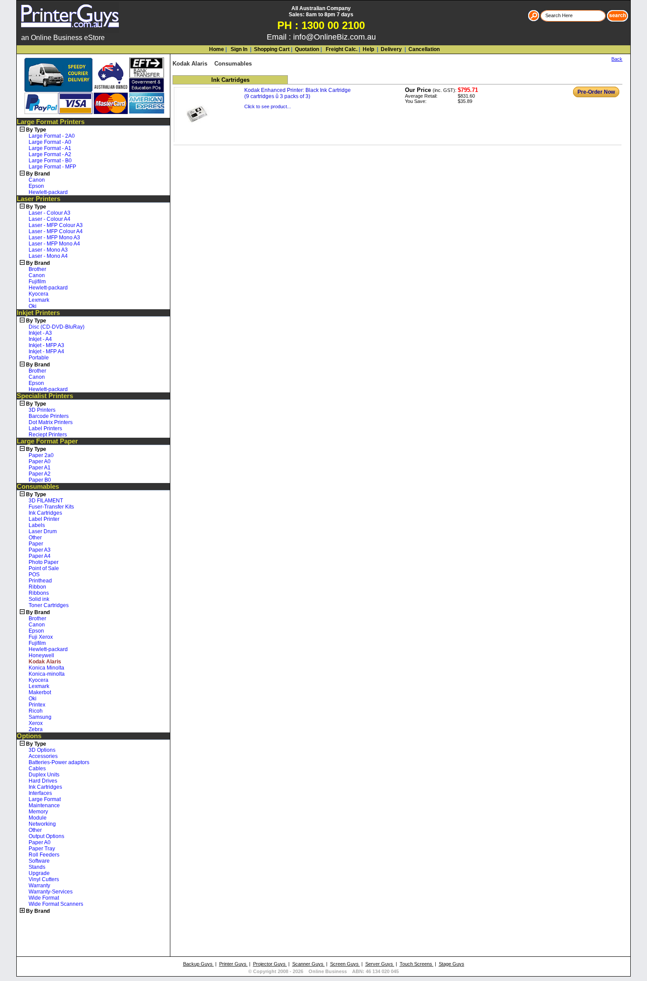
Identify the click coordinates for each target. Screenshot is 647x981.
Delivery (390, 49)
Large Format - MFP (52, 167)
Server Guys (379, 963)
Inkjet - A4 (40, 339)
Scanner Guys (308, 963)
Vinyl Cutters (44, 879)
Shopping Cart (272, 49)
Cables (37, 768)
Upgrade (39, 873)
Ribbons (39, 593)
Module (38, 818)
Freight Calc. (340, 49)
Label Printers (45, 428)
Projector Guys (270, 963)
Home (216, 49)
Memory (38, 812)
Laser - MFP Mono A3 (54, 237)
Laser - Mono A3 (48, 250)
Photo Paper (44, 562)
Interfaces (40, 793)
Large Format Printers (51, 121)
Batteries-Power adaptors (59, 762)
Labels (37, 525)
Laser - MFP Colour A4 (56, 231)
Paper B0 (40, 480)
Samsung (40, 717)
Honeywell (41, 655)
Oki (33, 306)
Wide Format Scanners (56, 904)
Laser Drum (43, 531)
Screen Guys (345, 963)
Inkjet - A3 (40, 333)
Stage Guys (451, 963)
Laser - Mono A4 (48, 256)
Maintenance (44, 805)
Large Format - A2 (50, 154)
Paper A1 (40, 468)
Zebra (36, 729)
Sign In (238, 49)
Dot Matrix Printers (51, 422)
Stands (37, 867)
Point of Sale (44, 568)
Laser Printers (38, 198)
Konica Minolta (46, 668)
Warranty (39, 885)
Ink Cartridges (45, 513)
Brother (37, 269)
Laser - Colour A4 (49, 219)
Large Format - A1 (50, 148)
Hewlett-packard (48, 192)
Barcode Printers (49, 416)
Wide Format (44, 898)
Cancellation (423, 49)
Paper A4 (40, 556)
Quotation (307, 49)
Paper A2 (40, 474)
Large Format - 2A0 (52, 136)
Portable (39, 358)
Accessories (43, 756)
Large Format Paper (47, 441)
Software (39, 861)
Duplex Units (44, 775)
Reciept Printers (48, 435)
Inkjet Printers (38, 312)
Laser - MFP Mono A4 (54, 244)
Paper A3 (40, 550)
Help (368, 49)
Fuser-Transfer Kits (51, 507)
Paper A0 (40, 461)
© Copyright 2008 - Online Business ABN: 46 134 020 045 (323, 971)
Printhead (40, 581)
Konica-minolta (47, 674)
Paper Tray (42, 849)
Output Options (46, 836)
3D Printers (42, 410)
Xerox (36, 723)
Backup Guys (198, 963)
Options (29, 735)
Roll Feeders (44, 855)
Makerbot (40, 692)
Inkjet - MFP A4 (46, 351)
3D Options (42, 750)
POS (34, 574)
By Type (36, 130)
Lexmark (39, 300)
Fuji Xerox (41, 637)
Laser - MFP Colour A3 (56, 225)
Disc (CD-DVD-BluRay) (57, 327)
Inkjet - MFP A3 (46, 345)
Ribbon (37, 587)
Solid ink (39, 599)
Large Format (45, 799)
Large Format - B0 (50, 160)
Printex (37, 705)
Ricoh (36, 711)
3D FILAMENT (46, 501)
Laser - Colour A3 (49, 213)
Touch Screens (417, 963)
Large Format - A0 (50, 142)
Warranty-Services (51, 892)
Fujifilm (37, 281)
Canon (37, 180)
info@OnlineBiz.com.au (334, 37)
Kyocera (38, 294)
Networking (42, 824)
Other (35, 537)
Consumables (38, 486)
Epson (36, 186)
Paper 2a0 (41, 455)
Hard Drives (43, 781)
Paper (36, 544)
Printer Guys (233, 963)
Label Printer (44, 519)
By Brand (38, 174)
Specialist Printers (45, 395)
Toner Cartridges (49, 605)
